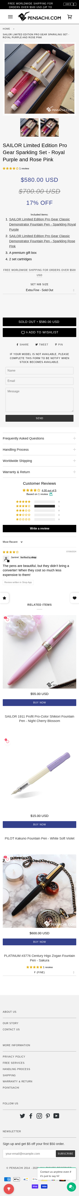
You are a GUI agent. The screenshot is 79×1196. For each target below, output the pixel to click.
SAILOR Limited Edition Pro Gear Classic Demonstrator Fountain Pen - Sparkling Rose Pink (42, 241)
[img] (11, 552)
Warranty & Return (17, 1081)
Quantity (39, 301)
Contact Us (11, 1029)
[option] (39, 79)
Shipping (9, 1075)
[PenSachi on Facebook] (31, 1117)
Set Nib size (39, 284)
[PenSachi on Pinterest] (48, 1117)
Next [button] (69, 79)
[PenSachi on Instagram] (39, 1117)
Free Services (14, 1063)
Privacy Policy (14, 1056)
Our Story (11, 1023)
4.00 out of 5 (49, 490)
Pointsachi (11, 1087)
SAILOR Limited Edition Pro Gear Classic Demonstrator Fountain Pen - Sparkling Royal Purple (42, 224)
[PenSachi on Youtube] (56, 1117)
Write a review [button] (39, 528)
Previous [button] (9, 79)
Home (6, 29)
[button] (11, 168)
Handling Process (16, 1069)
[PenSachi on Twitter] (22, 1117)
